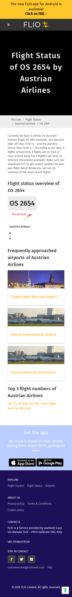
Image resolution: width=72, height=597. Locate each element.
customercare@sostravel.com (26, 567)
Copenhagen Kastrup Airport (34, 297)
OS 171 (12, 403)
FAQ (49, 567)
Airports (50, 485)
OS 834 (22, 403)
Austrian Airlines (25, 123)
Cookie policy (16, 510)
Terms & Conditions (39, 503)
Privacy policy (16, 503)
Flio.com (16, 119)
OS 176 (33, 403)
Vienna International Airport (33, 334)
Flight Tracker (16, 485)
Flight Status (33, 119)
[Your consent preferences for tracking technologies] (65, 590)
